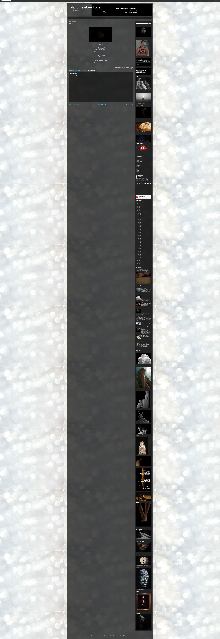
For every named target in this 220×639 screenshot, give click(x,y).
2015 (138, 260)
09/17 (139, 229)
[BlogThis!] (91, 70)
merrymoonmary (117, 635)
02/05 (139, 257)
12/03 (139, 222)
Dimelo (137, 160)
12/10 (139, 220)
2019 (138, 209)
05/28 (139, 245)
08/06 (139, 238)
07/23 (139, 241)
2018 (138, 210)
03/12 (139, 251)
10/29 (139, 226)
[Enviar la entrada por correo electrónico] (88, 70)
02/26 (139, 254)
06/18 (139, 244)
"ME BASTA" (138, 267)
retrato (137, 171)
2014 (138, 261)
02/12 (139, 255)
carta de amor (138, 157)
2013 (138, 263)
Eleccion (137, 162)
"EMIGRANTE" (139, 216)
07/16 (139, 242)
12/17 (139, 219)
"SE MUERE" (138, 316)
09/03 (139, 232)
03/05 (139, 252)
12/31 (139, 213)
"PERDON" (139, 214)
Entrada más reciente (74, 104)
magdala (137, 166)
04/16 (139, 249)
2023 (138, 203)
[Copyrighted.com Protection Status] (140, 197)
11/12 (139, 223)
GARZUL (137, 342)
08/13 (139, 236)
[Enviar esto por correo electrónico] (90, 70)
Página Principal (102, 104)
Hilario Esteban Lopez (85, 7)
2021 (138, 206)
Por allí (137, 170)
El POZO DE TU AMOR (145, 335)
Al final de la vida (139, 156)
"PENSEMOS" (143, 288)
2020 (138, 207)
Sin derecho (138, 172)
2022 (138, 204)
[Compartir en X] (92, 70)
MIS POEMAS (82, 17)
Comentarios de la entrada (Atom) (79, 106)
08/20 (139, 235)
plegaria (137, 169)
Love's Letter (138, 165)
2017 (138, 212)
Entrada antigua (129, 104)
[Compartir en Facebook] (93, 70)
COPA (142, 302)
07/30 (139, 239)
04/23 (139, 248)
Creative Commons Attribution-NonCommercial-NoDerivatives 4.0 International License (143, 180)
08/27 (139, 233)
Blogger (127, 635)
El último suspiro (139, 161)
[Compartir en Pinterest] (94, 70)
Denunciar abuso (139, 285)
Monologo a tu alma (139, 167)
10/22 (139, 228)
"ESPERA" (143, 328)
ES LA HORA (143, 322)
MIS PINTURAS (73, 17)
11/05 (139, 225)
